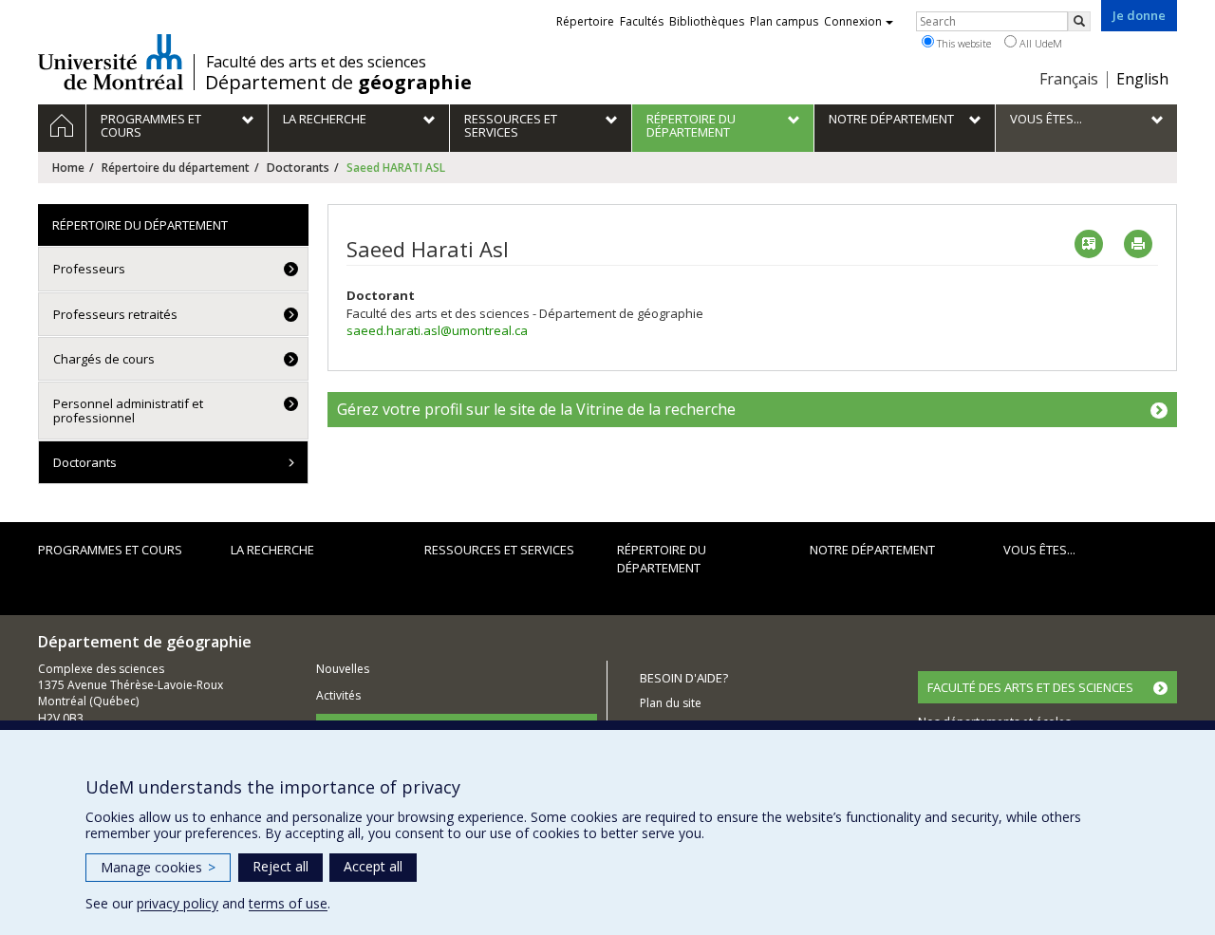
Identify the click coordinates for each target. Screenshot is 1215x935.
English (1142, 78)
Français (1068, 78)
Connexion (853, 21)
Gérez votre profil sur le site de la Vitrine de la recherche (536, 409)
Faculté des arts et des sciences (316, 61)
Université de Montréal (110, 61)
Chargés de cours (104, 358)
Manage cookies (158, 867)
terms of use (288, 903)
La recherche (272, 549)
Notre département (872, 549)
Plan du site (670, 703)
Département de (338, 82)
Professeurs (89, 268)
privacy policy (177, 903)
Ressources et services (499, 549)
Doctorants (298, 167)
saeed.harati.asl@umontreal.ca (437, 330)
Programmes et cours (110, 549)
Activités (338, 695)
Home (68, 167)
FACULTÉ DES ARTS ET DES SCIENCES (1030, 687)
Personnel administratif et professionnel (128, 410)
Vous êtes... (1039, 549)
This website (962, 43)
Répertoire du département (176, 167)
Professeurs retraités (115, 314)
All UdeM (1039, 43)
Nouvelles (342, 669)
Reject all (280, 866)
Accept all (373, 866)
